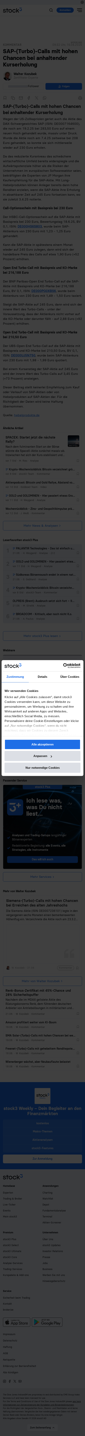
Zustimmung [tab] (15, 676)
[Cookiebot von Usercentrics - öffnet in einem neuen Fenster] (63, 665)
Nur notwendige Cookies (43, 767)
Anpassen (40, 756)
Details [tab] (42, 676)
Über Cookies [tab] (69, 676)
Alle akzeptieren (42, 744)
